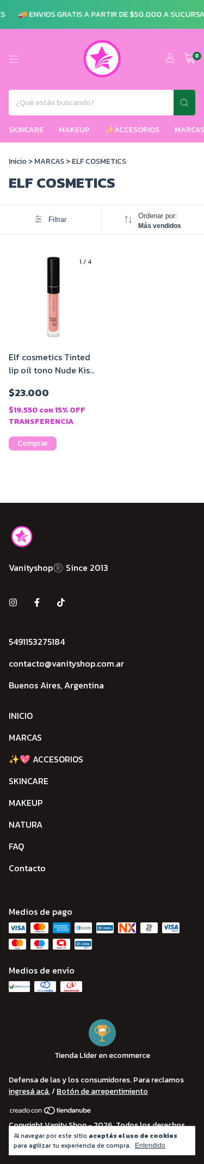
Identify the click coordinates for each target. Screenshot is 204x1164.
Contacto (27, 867)
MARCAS (49, 161)
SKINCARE (26, 130)
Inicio (18, 161)
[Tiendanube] (51, 1112)
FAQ (16, 846)
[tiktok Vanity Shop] (61, 602)
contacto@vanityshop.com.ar (66, 663)
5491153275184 (37, 641)
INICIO (21, 715)
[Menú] (13, 59)
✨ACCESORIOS (132, 130)
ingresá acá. (29, 1091)
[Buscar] (184, 102)
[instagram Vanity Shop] (13, 602)
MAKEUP (74, 130)
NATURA (25, 824)
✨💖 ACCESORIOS (46, 759)
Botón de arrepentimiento (102, 1091)
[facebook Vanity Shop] (37, 602)
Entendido (150, 1145)
